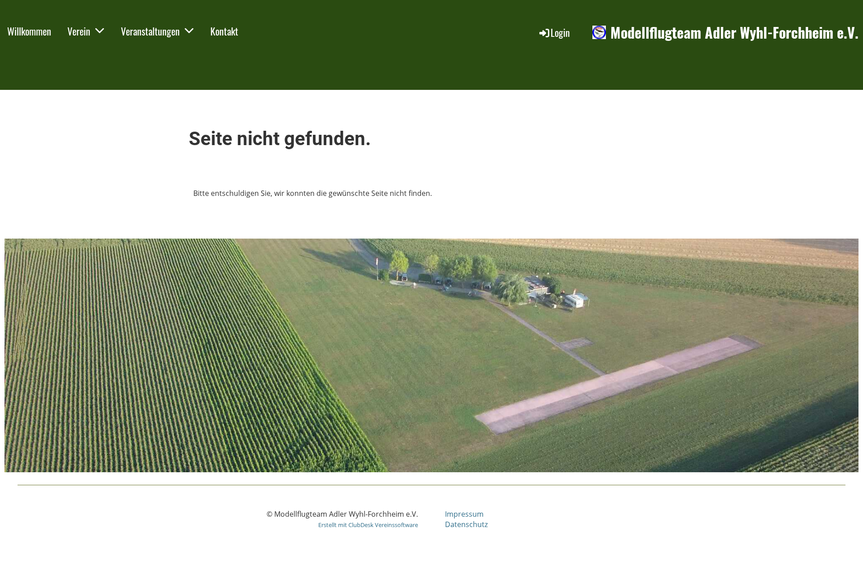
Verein (78, 31)
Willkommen (29, 31)
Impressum (464, 514)
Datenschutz (466, 524)
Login (560, 32)
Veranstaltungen (150, 31)
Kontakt (224, 31)
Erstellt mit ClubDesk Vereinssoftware (368, 525)
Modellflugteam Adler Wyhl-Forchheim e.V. (734, 32)
